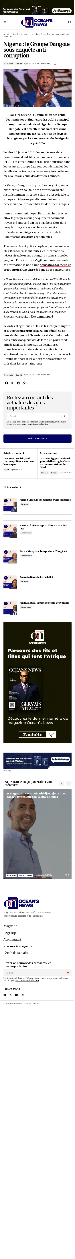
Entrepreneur (26, 533)
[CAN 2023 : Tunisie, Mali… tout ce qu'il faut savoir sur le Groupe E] (20, 464)
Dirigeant (24, 504)
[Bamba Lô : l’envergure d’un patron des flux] (10, 531)
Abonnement (12, 939)
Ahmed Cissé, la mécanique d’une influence (45, 499)
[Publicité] (37, 7)
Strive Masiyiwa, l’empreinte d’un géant (43, 551)
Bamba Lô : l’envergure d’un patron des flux (43, 527)
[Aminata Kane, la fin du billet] (10, 582)
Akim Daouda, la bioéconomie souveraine (44, 602)
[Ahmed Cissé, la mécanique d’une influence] (10, 505)
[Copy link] (24, 383)
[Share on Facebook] (6, 383)
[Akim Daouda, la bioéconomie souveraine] (10, 608)
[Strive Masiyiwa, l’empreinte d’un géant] (10, 557)
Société (19, 64)
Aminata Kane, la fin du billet (36, 576)
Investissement (25, 875)
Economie (8, 64)
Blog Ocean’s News (21, 34)
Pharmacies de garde (17, 946)
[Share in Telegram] (18, 383)
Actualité (44, 473)
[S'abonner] (65, 416)
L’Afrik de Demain (15, 952)
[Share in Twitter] (12, 383)
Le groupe (10, 933)
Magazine (10, 926)
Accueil (6, 34)
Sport (6, 470)
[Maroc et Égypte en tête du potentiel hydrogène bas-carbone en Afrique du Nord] (55, 464)
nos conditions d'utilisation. (36, 424)
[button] (4, 22)
